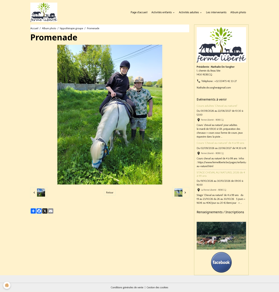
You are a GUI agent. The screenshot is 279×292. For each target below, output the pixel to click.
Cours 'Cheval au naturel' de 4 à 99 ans (220, 143)
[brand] (44, 12)
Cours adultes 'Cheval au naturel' (217, 106)
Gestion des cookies (157, 287)
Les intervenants (216, 12)
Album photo (238, 12)
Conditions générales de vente (127, 287)
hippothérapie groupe (71, 28)
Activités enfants (161, 12)
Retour (109, 192)
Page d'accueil (139, 12)
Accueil (34, 28)
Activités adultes (189, 12)
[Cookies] (6, 285)
